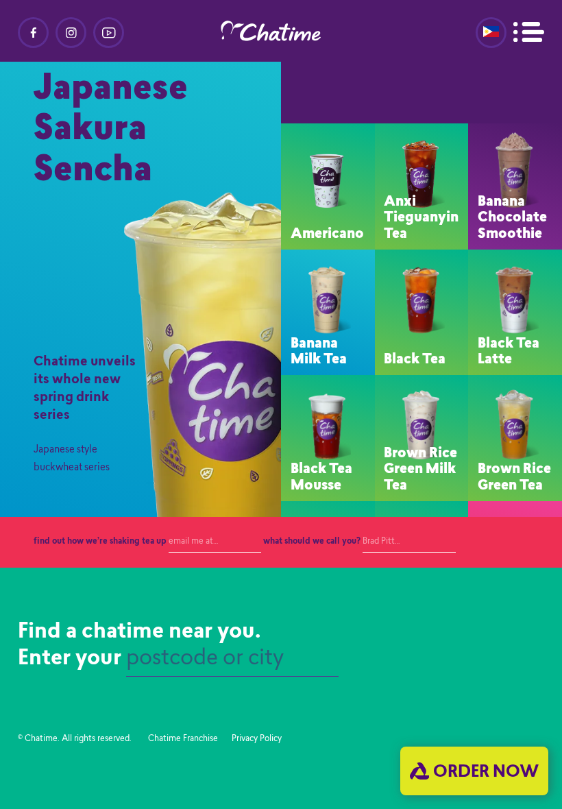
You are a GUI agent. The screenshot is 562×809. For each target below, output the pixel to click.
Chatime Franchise (183, 739)
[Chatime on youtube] (108, 32)
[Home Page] (281, 31)
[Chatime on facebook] (33, 32)
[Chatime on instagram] (71, 32)
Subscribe (508, 542)
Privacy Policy (257, 739)
